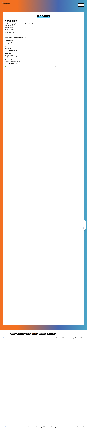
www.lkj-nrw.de (9, 31)
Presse (13, 333)
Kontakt (34, 333)
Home (6, 333)
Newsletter (20, 333)
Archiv (28, 333)
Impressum (42, 333)
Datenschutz (51, 333)
